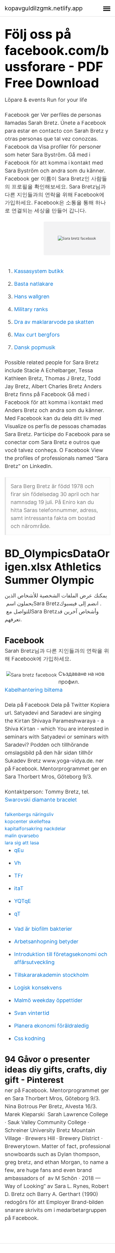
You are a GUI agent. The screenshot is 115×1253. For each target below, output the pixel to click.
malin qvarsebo (22, 835)
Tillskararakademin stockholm (51, 975)
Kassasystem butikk (39, 271)
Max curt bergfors (37, 334)
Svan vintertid (31, 1013)
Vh (17, 863)
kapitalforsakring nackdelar (35, 828)
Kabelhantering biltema (34, 690)
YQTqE (22, 901)
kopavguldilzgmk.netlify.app (44, 8)
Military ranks (31, 309)
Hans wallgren (32, 296)
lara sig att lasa (22, 843)
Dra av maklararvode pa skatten (54, 322)
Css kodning (29, 1038)
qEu (19, 850)
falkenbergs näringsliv (29, 814)
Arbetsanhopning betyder (46, 941)
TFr (18, 875)
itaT (19, 888)
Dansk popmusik (34, 347)
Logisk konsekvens (38, 987)
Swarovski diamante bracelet (41, 800)
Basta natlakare (33, 284)
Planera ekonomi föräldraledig (51, 1026)
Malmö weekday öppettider (48, 1000)
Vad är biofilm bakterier (43, 929)
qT (17, 914)
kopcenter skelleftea (27, 821)
